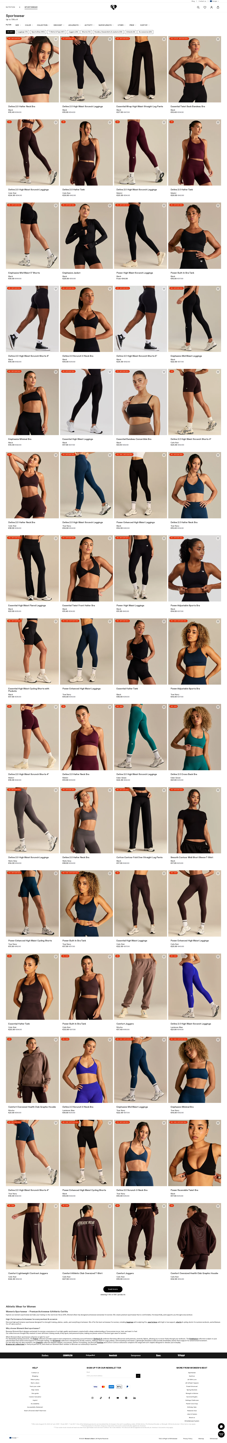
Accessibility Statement (35, 1407)
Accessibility (35, 1404)
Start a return (35, 1383)
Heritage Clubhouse (192, 1400)
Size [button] (17, 25)
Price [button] (132, 25)
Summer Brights (191, 1397)
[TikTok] (101, 1398)
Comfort (39, 1343)
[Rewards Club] (221, 1434)
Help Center (35, 1390)
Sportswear (192, 1373)
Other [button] (120, 25)
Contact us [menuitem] (202, 1)
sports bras (152, 1322)
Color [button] (28, 25)
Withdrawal (214, 1438)
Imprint (35, 1400)
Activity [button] (88, 25)
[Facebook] (109, 1398)
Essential (56, 1341)
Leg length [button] (73, 25)
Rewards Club (192, 1411)
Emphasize (193, 1339)
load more (113, 1289)
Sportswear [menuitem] (31, 7)
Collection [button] (42, 25)
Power (35, 1339)
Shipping (35, 1376)
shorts (178, 1322)
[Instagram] (92, 1398)
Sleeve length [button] (105, 25)
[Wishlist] (205, 7)
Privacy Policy (187, 1438)
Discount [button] (58, 25)
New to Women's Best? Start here (35, 1411)
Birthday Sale (191, 1407)
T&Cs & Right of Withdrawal (168, 1438)
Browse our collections (15, 1344)
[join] (138, 1376)
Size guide (35, 1393)
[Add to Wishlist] (56, 39)
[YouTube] (118, 1398)
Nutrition (192, 1376)
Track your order (35, 1386)
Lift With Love (192, 1379)
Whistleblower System (192, 1421)
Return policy (35, 1379)
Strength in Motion (192, 1393)
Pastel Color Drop (192, 1404)
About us (192, 1417)
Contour (100, 1343)
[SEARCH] (198, 7)
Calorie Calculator (35, 1397)
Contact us (35, 1373)
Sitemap (201, 1438)
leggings (130, 1322)
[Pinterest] (126, 1398)
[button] (214, 1)
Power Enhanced (191, 1386)
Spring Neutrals (192, 1390)
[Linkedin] (134, 1398)
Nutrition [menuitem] (10, 7)
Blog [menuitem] (193, 1)
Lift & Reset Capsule (192, 1383)
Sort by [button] (144, 25)
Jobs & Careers (192, 1414)
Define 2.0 (98, 1339)
